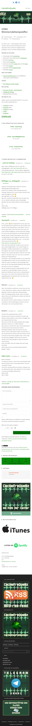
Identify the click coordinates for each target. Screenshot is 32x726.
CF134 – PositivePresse (16, 146)
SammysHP (5, 220)
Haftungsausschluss (12, 721)
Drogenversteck (17, 67)
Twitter (5, 111)
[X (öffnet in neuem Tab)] (13, 2)
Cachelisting (16, 56)
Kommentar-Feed (7, 662)
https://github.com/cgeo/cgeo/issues (11, 243)
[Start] (5, 19)
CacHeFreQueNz (9, 8)
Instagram (5, 113)
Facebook (5, 105)
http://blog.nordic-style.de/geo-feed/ (11, 172)
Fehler (26, 64)
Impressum (4, 721)
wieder (16, 64)
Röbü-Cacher (6, 356)
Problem (11, 66)
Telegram (5, 109)
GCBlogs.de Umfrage (8, 92)
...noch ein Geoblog (8, 163)
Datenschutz (21, 721)
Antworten (27, 163)
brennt (12, 60)
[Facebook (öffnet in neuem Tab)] (16, 2)
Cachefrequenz (8, 37)
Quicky (11, 69)
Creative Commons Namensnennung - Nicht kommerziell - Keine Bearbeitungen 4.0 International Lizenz (15, 449)
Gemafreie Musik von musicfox (9, 561)
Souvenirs (12, 62)
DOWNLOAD (6, 116)
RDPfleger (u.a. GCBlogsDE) (11, 181)
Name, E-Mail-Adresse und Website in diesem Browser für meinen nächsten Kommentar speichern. (16, 420)
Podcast (6, 39)
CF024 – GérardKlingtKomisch (16, 136)
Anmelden (5, 658)
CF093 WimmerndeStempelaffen (19, 19)
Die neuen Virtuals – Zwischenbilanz (12, 90)
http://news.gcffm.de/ (19, 168)
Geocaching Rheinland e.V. (10, 76)
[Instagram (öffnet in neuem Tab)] (19, 2)
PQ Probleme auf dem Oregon (11, 84)
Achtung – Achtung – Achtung (10, 644)
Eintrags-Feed (6, 660)
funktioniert (24, 58)
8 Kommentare (16, 39)
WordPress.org (6, 664)
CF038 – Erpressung (16, 126)
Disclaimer (27, 721)
